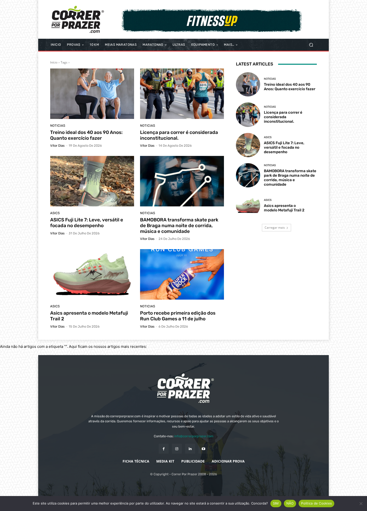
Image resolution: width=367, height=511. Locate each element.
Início (53, 62)
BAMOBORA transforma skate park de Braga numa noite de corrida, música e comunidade (179, 225)
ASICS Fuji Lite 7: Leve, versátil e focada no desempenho (86, 222)
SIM (276, 503)
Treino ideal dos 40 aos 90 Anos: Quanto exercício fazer (86, 135)
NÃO (290, 503)
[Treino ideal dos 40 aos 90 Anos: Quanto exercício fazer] (92, 93)
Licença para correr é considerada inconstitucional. (179, 135)
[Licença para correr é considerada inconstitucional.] (182, 93)
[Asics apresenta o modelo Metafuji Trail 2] (92, 274)
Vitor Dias (57, 145)
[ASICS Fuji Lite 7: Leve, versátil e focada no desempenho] (92, 181)
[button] (311, 45)
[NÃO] (360, 503)
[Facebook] (164, 449)
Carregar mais (275, 227)
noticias (57, 125)
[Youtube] (203, 449)
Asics (55, 213)
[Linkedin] (190, 449)
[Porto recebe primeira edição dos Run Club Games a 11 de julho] (182, 274)
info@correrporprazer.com (193, 436)
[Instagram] (177, 449)
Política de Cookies (316, 503)
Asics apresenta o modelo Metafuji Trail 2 (89, 316)
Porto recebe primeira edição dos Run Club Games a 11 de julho (177, 316)
